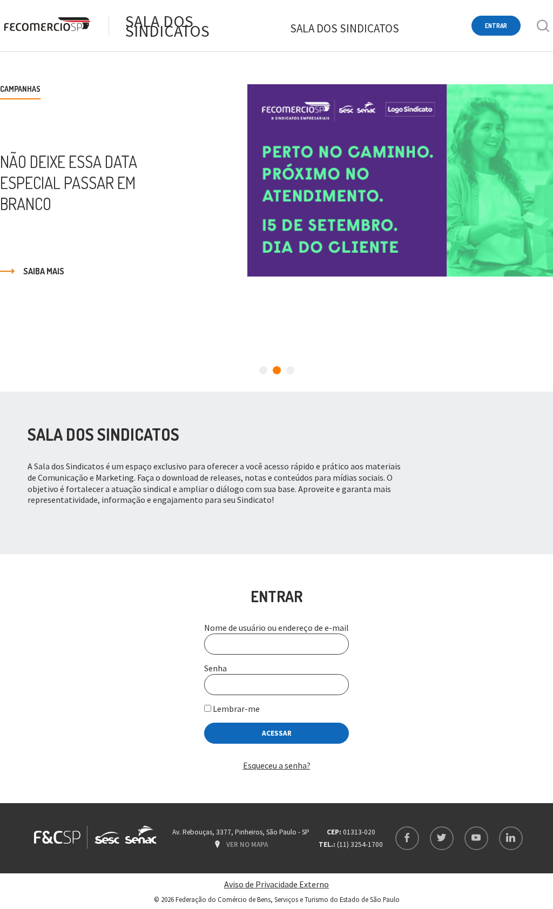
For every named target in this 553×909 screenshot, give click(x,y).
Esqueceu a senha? (277, 765)
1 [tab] (263, 370)
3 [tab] (290, 370)
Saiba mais (43, 271)
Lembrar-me (235, 708)
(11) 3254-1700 (360, 844)
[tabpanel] (276, 180)
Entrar (496, 26)
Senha (215, 668)
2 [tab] (277, 370)
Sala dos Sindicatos (167, 26)
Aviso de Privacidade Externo (276, 884)
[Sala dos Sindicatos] (46, 25)
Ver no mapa (247, 844)
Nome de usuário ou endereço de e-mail (276, 627)
